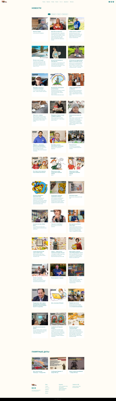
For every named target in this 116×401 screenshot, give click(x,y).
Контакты (71, 1)
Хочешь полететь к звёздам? (75, 31)
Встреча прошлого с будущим (57, 277)
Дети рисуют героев (73, 195)
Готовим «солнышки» (37, 277)
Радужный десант (73, 144)
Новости (61, 1)
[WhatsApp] (111, 1)
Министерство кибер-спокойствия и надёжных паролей (56, 172)
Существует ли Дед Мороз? (56, 224)
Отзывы (52, 1)
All (49, 14)
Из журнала (53, 14)
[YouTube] (113, 1)
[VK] (109, 1)
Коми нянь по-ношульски (56, 31)
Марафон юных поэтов (74, 302)
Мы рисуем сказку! (73, 277)
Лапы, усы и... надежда (38, 115)
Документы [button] (66, 1)
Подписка (48, 1)
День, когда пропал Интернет (57, 302)
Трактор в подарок (37, 31)
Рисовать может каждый (38, 60)
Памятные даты (64, 14)
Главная (44, 1)
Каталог (57, 1)
